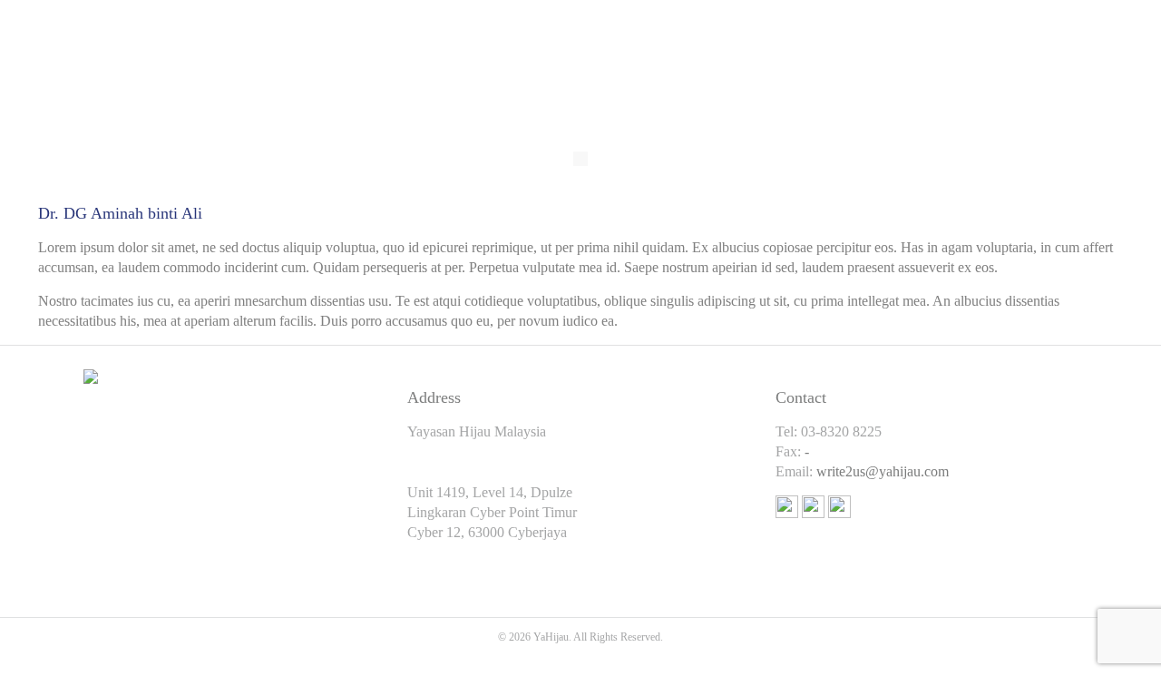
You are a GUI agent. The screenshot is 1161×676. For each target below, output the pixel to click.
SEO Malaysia (580, 657)
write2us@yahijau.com (882, 471)
